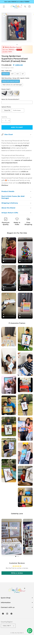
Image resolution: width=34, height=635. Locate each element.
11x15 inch (6, 73)
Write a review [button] (17, 573)
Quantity (4, 117)
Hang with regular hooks (11, 81)
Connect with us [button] (7, 607)
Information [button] (6, 602)
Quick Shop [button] (5, 598)
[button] (4, 6)
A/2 (17, 73)
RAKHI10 (11, 49)
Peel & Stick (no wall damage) (12, 84)
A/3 (12, 73)
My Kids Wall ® (19, 632)
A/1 (23, 73)
